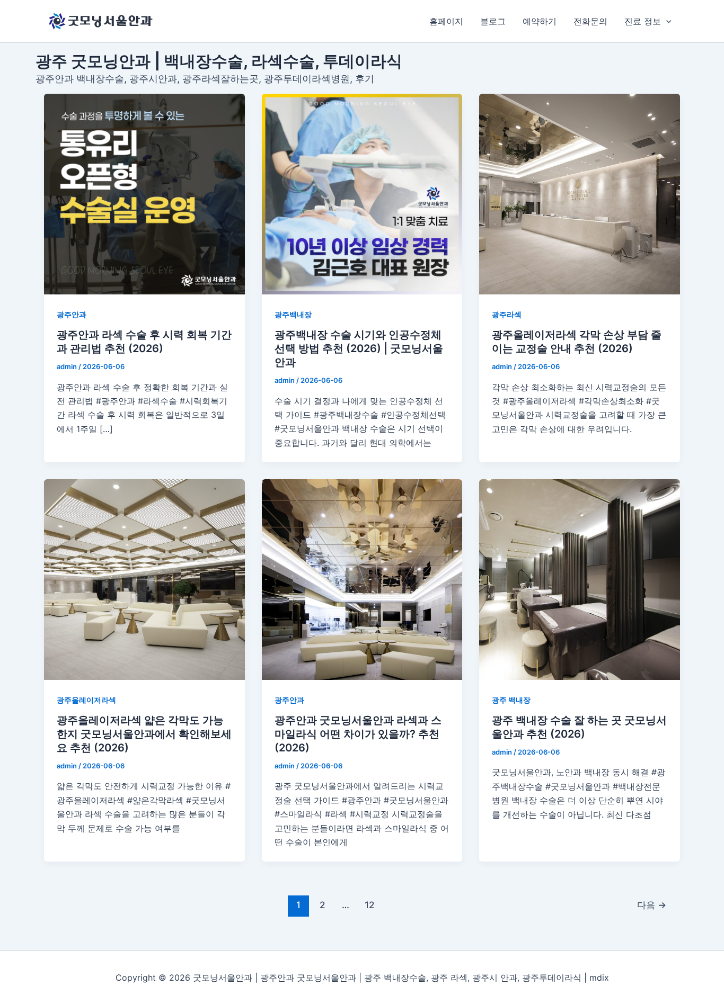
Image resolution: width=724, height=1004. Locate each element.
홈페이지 (446, 21)
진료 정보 (642, 21)
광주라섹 (507, 314)
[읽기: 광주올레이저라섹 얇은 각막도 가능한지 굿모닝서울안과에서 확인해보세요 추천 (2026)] (144, 579)
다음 (651, 904)
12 (369, 904)
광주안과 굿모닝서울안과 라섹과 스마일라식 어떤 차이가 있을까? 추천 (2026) (358, 734)
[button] (666, 21)
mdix (599, 977)
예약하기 (540, 21)
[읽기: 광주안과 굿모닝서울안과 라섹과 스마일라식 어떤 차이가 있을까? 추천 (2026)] (362, 579)
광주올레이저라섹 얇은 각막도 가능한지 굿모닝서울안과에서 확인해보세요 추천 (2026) (144, 734)
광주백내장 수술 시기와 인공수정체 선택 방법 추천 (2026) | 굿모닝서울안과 (359, 348)
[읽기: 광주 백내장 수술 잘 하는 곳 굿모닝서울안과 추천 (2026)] (579, 579)
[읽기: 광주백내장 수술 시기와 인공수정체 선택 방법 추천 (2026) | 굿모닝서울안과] (362, 194)
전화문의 (590, 21)
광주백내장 (293, 314)
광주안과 (71, 314)
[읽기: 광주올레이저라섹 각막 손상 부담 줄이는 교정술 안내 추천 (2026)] (579, 194)
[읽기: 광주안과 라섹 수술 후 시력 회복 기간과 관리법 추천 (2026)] (144, 194)
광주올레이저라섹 (86, 699)
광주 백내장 (511, 699)
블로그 (493, 21)
